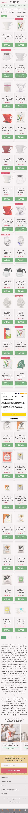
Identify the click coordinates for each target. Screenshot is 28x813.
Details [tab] (22, 396)
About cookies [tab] (14, 396)
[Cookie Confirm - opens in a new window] (21, 393)
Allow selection (14, 418)
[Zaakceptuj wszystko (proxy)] (14, 414)
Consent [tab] (5, 396)
